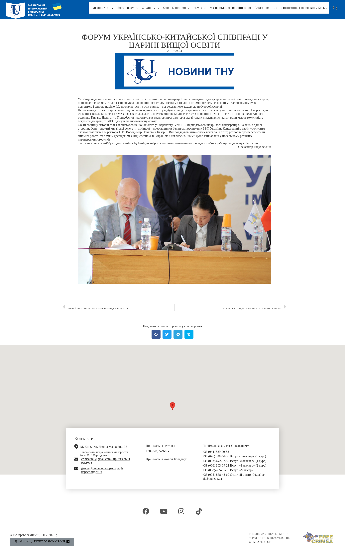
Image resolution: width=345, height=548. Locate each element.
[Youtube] (163, 511)
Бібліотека (262, 8)
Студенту (148, 8)
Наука (198, 8)
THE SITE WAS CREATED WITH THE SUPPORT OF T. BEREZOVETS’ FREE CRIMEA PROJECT (270, 537)
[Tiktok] (199, 511)
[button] (172, 406)
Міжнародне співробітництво (230, 8)
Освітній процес (174, 8)
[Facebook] (146, 511)
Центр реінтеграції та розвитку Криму (300, 8)
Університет (101, 8)
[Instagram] (181, 511)
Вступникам (125, 8)
